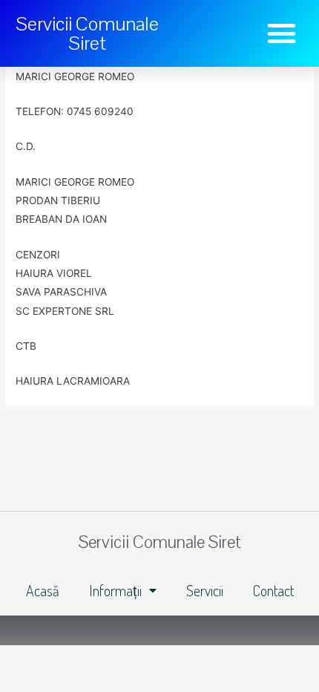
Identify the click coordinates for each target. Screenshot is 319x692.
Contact (273, 590)
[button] (282, 33)
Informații (115, 590)
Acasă (42, 590)
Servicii (204, 590)
